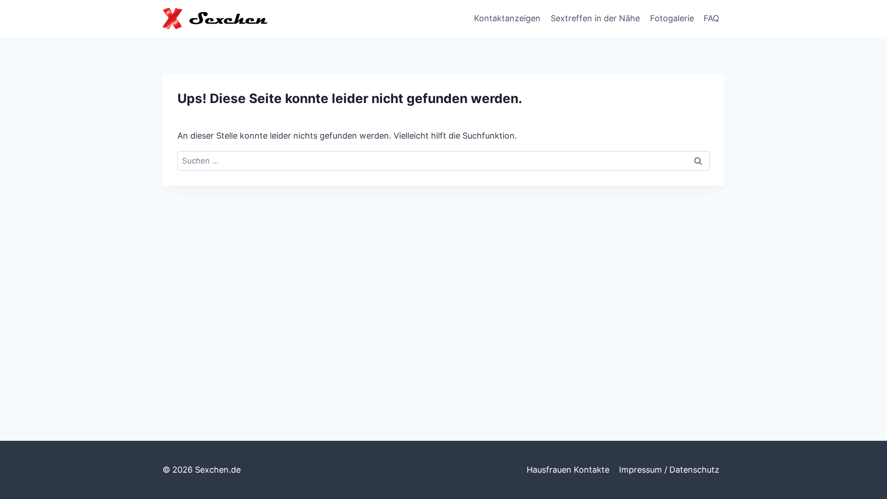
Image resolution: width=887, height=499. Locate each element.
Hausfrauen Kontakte (568, 470)
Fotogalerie (672, 18)
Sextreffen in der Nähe (595, 18)
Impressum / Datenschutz (669, 470)
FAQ (711, 18)
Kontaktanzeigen (507, 18)
